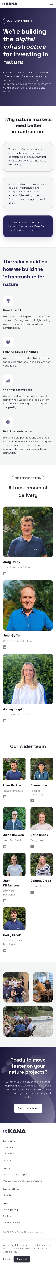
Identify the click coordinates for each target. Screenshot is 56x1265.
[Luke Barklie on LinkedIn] (14, 796)
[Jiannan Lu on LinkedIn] (41, 800)
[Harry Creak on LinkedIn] (14, 950)
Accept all (22, 1259)
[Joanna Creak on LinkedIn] (41, 892)
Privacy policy (10, 1209)
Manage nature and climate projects (22, 1180)
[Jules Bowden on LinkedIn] (14, 846)
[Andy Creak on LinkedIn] (28, 573)
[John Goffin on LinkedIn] (28, 647)
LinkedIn (7, 1195)
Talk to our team (28, 1108)
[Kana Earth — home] (9, 4)
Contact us (9, 1153)
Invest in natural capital (15, 1174)
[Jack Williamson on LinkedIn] (14, 900)
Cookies (7, 1216)
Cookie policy (10, 1251)
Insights (7, 1160)
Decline (6, 1259)
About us (8, 1147)
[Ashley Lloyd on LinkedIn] (28, 720)
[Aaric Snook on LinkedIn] (41, 846)
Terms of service (12, 1222)
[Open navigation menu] (52, 4)
